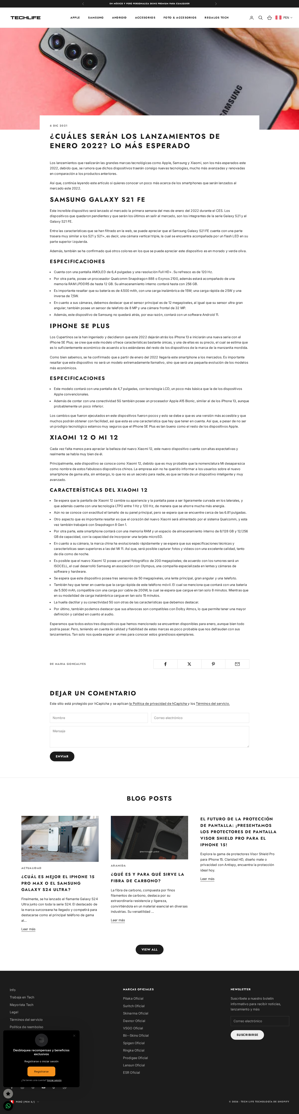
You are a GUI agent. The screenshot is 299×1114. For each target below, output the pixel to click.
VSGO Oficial (133, 1028)
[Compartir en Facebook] (165, 664)
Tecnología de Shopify (272, 1101)
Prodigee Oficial (135, 1058)
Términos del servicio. (213, 703)
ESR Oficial (131, 1072)
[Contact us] (8, 1106)
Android (119, 17)
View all (150, 949)
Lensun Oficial (134, 1065)
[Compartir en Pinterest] (213, 664)
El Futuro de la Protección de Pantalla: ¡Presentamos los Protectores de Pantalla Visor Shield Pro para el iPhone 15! (238, 832)
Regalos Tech (217, 17)
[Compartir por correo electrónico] (237, 664)
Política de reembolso (26, 1027)
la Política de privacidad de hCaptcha (158, 703)
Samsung (96, 17)
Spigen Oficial (134, 1043)
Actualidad (31, 868)
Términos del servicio (26, 1020)
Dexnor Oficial (134, 1021)
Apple (75, 17)
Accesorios (145, 17)
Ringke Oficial (133, 1050)
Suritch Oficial (134, 1006)
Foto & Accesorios (180, 17)
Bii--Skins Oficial (136, 1035)
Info (13, 990)
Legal (14, 1012)
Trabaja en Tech (22, 997)
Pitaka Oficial (133, 998)
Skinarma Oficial (135, 1013)
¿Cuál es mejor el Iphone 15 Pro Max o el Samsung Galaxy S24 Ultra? (58, 883)
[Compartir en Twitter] (189, 664)
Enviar (62, 756)
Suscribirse (247, 1035)
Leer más (28, 929)
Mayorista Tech (21, 1005)
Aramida (118, 866)
